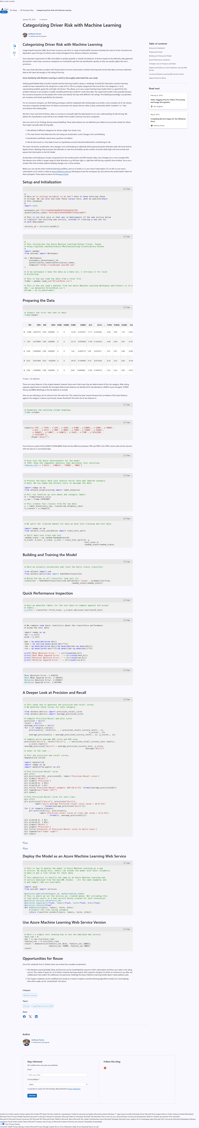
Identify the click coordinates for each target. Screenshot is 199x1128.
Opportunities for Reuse (157, 78)
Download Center (138, 1114)
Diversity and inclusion (76, 1122)
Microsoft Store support (153, 1114)
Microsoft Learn (124, 1119)
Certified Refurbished (186, 1114)
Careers (20, 1122)
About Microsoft (29, 1122)
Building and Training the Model (160, 56)
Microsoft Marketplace (181, 1119)
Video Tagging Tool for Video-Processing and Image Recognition (168, 100)
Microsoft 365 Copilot (81, 1119)
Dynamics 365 (27, 1119)
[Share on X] (30, 1017)
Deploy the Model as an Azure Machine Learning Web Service (168, 68)
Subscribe (32, 1095)
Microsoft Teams (67, 1119)
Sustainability (97, 1122)
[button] (25, 843)
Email (29, 1069)
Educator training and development (133, 1116)
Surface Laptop (13, 1114)
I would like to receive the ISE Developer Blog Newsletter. (54, 1089)
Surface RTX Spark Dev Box (43, 1114)
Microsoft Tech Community (163, 1119)
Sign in (4, 12)
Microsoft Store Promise (8, 1116)
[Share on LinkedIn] (36, 1017)
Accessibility (88, 1122)
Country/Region (33, 1079)
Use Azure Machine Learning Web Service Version (166, 74)
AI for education (174, 1116)
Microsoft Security (15, 1119)
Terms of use (59, 1127)
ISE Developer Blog (26, 10)
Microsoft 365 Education (92, 1116)
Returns (164, 1114)
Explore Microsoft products (98, 1114)
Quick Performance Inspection (159, 60)
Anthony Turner (34, 33)
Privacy (40, 1127)
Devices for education (54, 1116)
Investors (64, 1122)
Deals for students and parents (157, 1116)
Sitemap (21, 1127)
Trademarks (68, 1127)
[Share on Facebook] (24, 1017)
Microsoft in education (38, 1116)
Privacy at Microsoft (53, 1122)
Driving (26, 1006)
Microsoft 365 (38, 1119)
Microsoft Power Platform (52, 1119)
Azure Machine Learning (61, 171)
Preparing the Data (155, 52)
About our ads (94, 1127)
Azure (102, 1119)
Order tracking (173, 1114)
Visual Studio (12, 1122)
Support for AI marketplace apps (142, 1119)
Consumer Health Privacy (9, 1127)
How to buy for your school (111, 1116)
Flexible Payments (23, 1116)
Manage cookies (48, 1127)
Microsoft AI (4, 1119)
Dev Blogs (13, 10)
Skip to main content (7, 1)
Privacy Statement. (74, 1089)
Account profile (126, 1114)
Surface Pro (4, 1114)
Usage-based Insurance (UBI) (42, 1006)
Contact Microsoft (30, 1127)
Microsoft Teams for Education (72, 1116)
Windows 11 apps (114, 1114)
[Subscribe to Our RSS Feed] (105, 1069)
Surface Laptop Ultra (26, 1114)
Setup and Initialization (157, 48)
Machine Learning (30, 995)
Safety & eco (76, 1127)
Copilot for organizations (62, 1114)
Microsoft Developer (111, 1119)
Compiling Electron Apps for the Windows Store (168, 120)
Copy (128, 189)
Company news (40, 1122)
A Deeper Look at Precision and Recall (162, 64)
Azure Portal (63, 174)
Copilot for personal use (79, 1114)
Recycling (85, 1127)
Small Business (94, 1119)
